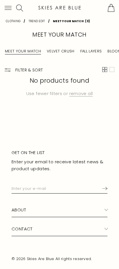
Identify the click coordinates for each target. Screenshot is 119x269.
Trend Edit (37, 21)
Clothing (13, 21)
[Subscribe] (103, 189)
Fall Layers (91, 51)
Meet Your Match (23, 51)
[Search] (19, 8)
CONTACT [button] (22, 228)
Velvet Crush (61, 51)
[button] (8, 7)
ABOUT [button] (19, 209)
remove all (81, 93)
